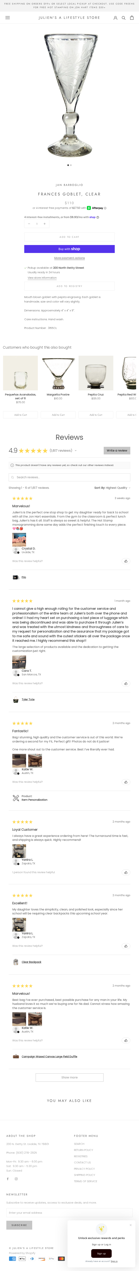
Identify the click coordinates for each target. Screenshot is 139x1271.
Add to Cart (20, 415)
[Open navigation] (7, 17)
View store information (42, 278)
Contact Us (82, 1162)
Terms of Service (85, 1181)
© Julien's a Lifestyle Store (31, 1248)
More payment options (69, 258)
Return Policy (83, 1150)
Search (79, 1144)
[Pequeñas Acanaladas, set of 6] (20, 373)
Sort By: (99, 488)
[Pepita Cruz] (96, 373)
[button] (75, 450)
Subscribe (19, 1225)
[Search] (124, 18)
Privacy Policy (84, 1169)
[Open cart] (132, 18)
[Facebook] (7, 1178)
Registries (81, 1156)
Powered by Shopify (22, 1253)
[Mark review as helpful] (126, 561)
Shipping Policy (84, 1175)
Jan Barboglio (69, 185)
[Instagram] (16, 1178)
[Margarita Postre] (58, 373)
